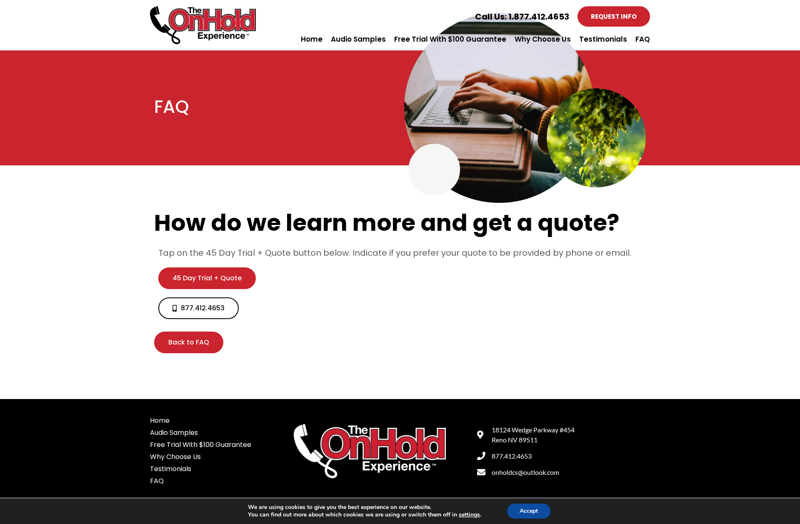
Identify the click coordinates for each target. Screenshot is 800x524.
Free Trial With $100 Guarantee (450, 39)
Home (311, 39)
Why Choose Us (543, 39)
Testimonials (603, 39)
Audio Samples (358, 39)
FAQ (642, 39)
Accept (529, 511)
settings (469, 515)
